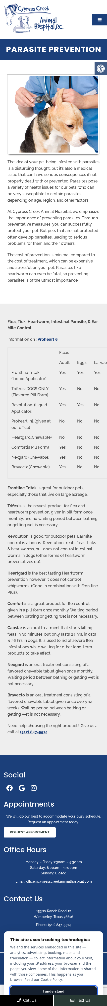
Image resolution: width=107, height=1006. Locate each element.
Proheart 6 (48, 339)
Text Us (83, 1000)
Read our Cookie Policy (43, 979)
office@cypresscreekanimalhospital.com (59, 881)
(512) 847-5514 (34, 732)
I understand (53, 991)
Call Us (29, 1000)
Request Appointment (30, 832)
